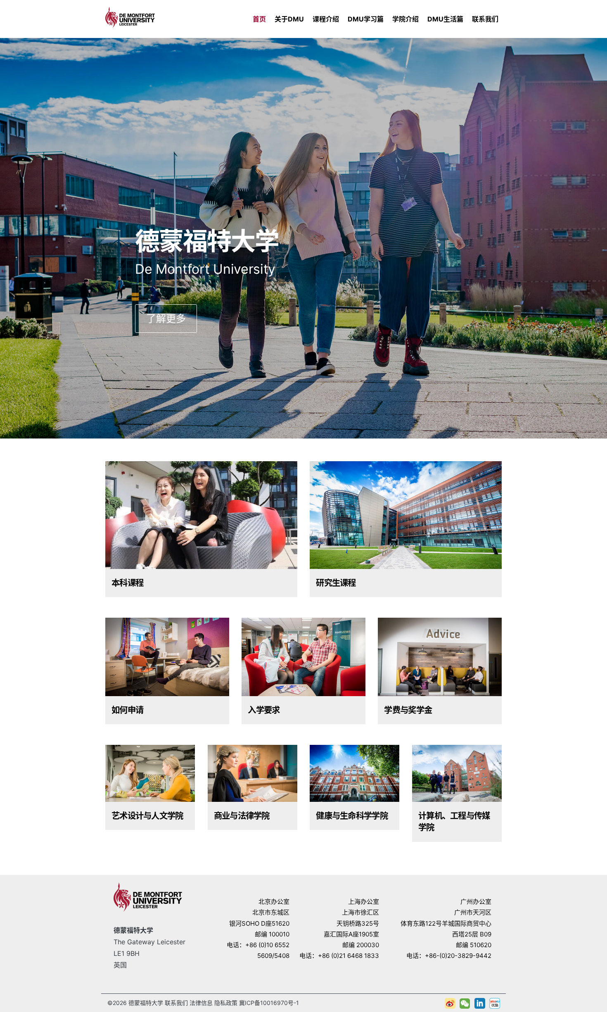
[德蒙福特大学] (130, 16)
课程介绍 (326, 19)
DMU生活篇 (445, 19)
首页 (259, 19)
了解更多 (166, 319)
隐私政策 (225, 1002)
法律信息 (201, 1002)
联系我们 (485, 19)
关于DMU (289, 19)
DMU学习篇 (366, 19)
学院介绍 (405, 19)
